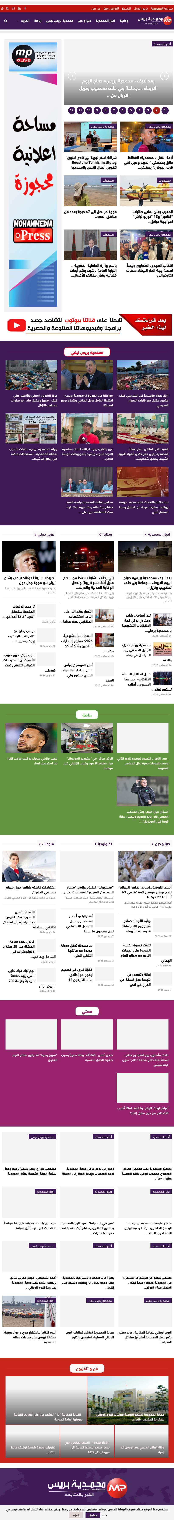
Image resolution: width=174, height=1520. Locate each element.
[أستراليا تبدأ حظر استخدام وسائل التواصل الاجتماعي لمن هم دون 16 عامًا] (104, 920)
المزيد (25, 20)
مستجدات (165, 180)
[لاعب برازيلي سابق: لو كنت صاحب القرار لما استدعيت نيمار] (31, 738)
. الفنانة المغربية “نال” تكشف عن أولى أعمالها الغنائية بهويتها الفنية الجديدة (48, 1416)
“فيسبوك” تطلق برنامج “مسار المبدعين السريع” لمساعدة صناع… (87, 889)
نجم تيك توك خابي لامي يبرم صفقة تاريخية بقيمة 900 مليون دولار (32, 978)
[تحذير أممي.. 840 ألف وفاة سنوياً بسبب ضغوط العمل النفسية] (87, 1034)
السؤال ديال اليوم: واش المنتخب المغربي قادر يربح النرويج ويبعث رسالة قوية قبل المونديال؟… (143, 816)
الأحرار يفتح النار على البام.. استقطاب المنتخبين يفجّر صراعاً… (76, 615)
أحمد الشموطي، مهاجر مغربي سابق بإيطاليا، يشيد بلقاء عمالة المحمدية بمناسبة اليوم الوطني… (33, 1282)
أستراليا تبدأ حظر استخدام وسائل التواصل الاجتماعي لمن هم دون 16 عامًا (90, 923)
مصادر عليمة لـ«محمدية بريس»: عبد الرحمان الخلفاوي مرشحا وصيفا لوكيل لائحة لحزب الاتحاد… (148, 1228)
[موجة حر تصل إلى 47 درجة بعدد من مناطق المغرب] (90, 190)
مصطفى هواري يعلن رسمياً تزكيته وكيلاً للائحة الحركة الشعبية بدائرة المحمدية (30, 1170)
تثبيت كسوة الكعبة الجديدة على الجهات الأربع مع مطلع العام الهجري (146, 952)
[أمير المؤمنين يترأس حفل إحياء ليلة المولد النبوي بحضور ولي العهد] (104, 669)
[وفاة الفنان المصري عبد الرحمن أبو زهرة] (141, 1441)
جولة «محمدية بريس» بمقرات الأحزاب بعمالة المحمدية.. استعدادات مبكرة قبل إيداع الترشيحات (33, 453)
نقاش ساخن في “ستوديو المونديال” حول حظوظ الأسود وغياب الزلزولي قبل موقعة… (88, 763)
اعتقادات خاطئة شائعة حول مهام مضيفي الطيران (31, 889)
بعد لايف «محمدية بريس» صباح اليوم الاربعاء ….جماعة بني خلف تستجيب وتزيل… (147, 582)
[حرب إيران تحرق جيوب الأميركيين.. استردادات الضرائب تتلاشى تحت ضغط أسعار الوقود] (46, 659)
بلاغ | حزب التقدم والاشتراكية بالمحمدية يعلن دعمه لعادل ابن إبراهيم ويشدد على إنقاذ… (88, 1282)
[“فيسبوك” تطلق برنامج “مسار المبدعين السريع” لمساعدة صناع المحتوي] (87, 866)
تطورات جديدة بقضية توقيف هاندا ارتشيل (33, 1449)
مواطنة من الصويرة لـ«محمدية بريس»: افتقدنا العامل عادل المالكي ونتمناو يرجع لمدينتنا (87, 400)
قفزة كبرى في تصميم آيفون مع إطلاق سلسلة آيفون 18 (77, 974)
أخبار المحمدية (105, 20)
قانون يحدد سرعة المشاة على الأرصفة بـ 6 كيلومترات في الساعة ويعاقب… (29, 948)
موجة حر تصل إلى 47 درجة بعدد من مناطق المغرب (90, 214)
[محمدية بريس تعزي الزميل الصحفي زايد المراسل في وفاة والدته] (162, 649)
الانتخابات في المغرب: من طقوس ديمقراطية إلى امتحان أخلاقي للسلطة (29, 919)
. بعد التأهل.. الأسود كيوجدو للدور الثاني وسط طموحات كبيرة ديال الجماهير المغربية (142, 763)
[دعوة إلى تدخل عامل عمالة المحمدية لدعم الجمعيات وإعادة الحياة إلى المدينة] (87, 1147)
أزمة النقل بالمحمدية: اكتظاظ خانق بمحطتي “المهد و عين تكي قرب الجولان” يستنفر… (148, 162)
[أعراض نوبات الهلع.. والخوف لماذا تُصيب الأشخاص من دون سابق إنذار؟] (142, 1088)
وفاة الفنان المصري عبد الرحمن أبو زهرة (142, 1449)
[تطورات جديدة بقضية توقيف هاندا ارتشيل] (32, 1441)
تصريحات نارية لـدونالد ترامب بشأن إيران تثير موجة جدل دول (30, 580)
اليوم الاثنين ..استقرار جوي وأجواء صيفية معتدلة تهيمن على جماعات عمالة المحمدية (30, 1337)
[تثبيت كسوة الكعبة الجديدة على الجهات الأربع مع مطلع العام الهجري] (162, 949)
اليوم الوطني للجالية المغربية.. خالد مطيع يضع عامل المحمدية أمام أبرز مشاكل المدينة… (145, 1337)
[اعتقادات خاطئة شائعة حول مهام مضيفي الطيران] (29, 866)
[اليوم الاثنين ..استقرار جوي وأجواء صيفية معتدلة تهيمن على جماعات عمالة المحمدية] (29, 1311)
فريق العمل (141, 8)
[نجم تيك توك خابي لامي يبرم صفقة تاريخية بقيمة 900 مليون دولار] (46, 975)
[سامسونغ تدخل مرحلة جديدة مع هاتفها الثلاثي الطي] (104, 949)
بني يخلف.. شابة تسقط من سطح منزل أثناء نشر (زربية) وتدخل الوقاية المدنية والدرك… (88, 582)
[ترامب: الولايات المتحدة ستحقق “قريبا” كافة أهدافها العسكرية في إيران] (46, 610)
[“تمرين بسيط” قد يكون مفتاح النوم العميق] (31, 1034)
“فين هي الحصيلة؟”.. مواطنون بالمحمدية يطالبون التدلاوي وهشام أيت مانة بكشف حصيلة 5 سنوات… (87, 1228)
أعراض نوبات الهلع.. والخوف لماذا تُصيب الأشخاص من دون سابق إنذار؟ (142, 1110)
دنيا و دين (84, 20)
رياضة (38, 20)
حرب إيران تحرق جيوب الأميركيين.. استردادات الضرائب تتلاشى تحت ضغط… (29, 662)
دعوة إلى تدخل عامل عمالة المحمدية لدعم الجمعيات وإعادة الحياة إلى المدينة (88, 1170)
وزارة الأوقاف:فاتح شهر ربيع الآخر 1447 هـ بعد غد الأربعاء (136, 925)
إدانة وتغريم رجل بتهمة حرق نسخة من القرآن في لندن (135, 979)
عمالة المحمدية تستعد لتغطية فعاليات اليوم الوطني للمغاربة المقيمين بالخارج (130, 1416)
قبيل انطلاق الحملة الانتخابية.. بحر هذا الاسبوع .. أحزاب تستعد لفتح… (147, 681)
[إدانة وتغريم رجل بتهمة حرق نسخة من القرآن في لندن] (162, 978)
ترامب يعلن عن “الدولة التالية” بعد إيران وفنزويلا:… (21, 635)
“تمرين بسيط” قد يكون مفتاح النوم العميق (35, 1057)
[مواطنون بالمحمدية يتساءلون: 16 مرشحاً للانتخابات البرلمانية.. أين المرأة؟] (29, 1202)
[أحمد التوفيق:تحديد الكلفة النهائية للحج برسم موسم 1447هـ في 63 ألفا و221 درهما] (145, 866)
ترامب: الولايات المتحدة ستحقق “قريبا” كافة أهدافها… (19, 611)
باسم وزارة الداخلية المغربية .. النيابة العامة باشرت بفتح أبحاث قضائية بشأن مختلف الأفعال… (93, 270)
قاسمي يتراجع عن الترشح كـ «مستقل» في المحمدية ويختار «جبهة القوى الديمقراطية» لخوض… (147, 1282)
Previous (164, 76)
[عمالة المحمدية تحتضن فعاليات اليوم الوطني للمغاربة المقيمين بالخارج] (87, 1311)
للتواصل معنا (111, 8)
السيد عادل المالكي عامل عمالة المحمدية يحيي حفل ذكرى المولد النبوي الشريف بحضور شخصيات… (143, 453)
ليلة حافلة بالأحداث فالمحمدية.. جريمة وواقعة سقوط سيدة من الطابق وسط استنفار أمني (143, 507)
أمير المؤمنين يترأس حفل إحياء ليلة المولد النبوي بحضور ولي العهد (88, 672)
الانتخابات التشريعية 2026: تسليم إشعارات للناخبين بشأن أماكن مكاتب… (87, 643)
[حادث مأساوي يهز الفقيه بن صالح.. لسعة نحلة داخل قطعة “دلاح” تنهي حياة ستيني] (142, 1034)
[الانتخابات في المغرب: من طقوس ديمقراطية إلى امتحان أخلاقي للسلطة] (46, 916)
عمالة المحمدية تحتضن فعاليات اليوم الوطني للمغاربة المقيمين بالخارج (90, 1334)
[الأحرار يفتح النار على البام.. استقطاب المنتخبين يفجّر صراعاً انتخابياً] (104, 615)
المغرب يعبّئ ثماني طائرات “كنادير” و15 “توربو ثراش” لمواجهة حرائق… (153, 216)
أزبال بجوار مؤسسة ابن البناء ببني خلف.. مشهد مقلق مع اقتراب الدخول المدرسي (143, 400)
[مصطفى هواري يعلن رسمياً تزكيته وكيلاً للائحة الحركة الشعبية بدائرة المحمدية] (29, 1147)
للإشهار (126, 8)
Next (72, 76)
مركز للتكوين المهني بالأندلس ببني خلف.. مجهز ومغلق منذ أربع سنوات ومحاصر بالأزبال (34, 400)
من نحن (95, 8)
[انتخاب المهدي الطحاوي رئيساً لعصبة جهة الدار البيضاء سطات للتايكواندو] (146, 245)
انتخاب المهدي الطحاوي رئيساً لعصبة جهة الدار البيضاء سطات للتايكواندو (149, 270)
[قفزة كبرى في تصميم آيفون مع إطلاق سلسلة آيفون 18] (104, 974)
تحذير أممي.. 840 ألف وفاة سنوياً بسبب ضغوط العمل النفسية (87, 1057)
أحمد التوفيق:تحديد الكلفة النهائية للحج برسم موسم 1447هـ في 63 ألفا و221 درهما (145, 891)
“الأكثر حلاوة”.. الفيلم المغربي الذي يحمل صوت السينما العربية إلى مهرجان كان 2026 (87, 1447)
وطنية (124, 20)
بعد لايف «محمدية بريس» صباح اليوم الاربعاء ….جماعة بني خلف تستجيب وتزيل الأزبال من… (118, 87)
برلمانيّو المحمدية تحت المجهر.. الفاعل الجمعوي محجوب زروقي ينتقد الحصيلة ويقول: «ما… (147, 1173)
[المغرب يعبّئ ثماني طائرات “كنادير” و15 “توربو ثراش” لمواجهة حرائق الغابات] (146, 190)
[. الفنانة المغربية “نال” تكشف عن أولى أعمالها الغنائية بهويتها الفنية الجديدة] (46, 1400)
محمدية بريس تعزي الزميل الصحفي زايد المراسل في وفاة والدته (147, 652)
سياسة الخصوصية (162, 8)
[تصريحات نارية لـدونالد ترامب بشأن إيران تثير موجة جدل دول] (29, 556)
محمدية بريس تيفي (59, 20)
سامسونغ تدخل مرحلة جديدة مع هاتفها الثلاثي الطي (77, 950)
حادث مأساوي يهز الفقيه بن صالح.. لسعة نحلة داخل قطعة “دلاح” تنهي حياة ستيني (145, 1059)
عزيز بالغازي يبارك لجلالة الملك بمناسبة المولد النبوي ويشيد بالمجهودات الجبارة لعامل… (87, 453)
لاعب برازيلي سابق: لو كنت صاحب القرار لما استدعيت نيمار (32, 760)
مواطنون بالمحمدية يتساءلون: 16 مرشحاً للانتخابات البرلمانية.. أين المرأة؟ (30, 1225)
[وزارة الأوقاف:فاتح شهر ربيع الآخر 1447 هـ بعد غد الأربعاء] (162, 925)
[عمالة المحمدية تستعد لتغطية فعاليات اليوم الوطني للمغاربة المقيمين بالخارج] (128, 1400)
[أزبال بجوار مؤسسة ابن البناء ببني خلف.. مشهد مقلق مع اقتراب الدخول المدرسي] (142, 375)
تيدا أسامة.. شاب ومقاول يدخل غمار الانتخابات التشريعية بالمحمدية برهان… (146, 622)
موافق (93, 1515)
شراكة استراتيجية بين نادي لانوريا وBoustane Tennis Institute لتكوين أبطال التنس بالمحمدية (91, 162)
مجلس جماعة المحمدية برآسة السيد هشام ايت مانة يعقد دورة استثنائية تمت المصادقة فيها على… (89, 507)
